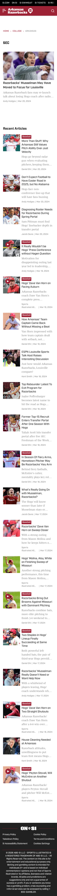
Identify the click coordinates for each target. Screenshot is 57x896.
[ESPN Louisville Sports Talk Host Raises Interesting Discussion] (28, 364)
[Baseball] (27, 137)
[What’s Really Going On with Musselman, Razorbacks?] (28, 502)
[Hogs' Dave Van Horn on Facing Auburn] (28, 293)
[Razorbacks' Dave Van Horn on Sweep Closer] (28, 536)
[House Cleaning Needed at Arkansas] (28, 750)
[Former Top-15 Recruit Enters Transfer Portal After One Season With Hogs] (28, 431)
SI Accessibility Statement (15, 844)
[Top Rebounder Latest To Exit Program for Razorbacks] (28, 396)
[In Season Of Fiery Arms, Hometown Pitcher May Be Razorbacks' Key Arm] (28, 467)
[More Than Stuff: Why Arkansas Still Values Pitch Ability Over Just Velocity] (28, 153)
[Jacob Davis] (27, 234)
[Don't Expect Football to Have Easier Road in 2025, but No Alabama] (28, 189)
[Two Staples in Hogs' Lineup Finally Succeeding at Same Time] (28, 647)
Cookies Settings (42, 844)
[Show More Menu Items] (4, 10)
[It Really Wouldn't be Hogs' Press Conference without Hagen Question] (28, 257)
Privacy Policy (9, 835)
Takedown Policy (11, 839)
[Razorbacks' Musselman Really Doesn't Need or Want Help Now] (28, 683)
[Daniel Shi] (26, 169)
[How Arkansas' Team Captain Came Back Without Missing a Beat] (28, 330)
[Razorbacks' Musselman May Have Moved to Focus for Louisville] (28, 78)
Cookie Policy (40, 835)
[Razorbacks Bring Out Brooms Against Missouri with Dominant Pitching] (28, 608)
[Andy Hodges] (9, 101)
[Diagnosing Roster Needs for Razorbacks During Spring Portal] (28, 222)
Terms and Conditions (44, 839)
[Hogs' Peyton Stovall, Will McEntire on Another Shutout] (28, 784)
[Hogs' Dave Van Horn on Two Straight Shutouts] (28, 717)
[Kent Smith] (27, 376)
